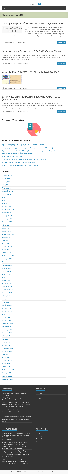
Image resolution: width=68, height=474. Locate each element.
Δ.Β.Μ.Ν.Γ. (39, 393)
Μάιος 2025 (5, 203)
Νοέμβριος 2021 (7, 283)
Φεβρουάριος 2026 (8, 191)
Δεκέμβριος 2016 (7, 348)
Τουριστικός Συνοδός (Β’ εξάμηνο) (12, 156)
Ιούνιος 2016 (6, 363)
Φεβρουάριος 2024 (8, 234)
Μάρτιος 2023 (6, 253)
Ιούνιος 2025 (6, 200)
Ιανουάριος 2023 (7, 259)
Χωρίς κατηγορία (23, 42)
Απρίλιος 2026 (6, 188)
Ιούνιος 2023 (6, 249)
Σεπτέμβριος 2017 (7, 330)
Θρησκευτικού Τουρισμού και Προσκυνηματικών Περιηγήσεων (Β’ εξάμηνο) (25, 159)
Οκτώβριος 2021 (7, 286)
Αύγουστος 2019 (7, 311)
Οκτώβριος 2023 (7, 240)
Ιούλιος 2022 (6, 274)
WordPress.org (40, 441)
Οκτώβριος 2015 (7, 373)
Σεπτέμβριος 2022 (7, 271)
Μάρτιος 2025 (6, 206)
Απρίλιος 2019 (6, 317)
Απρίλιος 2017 (6, 342)
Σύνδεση (38, 433)
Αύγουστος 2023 (7, 246)
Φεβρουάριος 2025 (8, 209)
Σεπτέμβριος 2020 (7, 305)
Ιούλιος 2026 (6, 179)
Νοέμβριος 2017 (7, 326)
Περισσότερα (61, 42)
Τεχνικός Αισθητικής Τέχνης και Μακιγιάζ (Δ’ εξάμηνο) (18, 162)
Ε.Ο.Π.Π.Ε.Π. (39, 396)
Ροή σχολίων (39, 439)
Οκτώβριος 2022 (7, 268)
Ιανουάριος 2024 (7, 237)
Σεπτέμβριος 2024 (7, 219)
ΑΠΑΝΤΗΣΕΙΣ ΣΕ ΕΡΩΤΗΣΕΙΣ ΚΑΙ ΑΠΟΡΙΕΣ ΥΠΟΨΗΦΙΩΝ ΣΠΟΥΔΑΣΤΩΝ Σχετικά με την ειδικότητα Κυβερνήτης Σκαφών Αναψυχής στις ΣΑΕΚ (16, 461)
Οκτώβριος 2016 (7, 354)
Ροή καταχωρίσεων (41, 436)
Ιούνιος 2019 (6, 314)
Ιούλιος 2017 (6, 336)
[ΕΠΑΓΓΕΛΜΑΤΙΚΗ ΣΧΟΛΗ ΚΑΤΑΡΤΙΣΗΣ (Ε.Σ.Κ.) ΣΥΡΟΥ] (12, 75)
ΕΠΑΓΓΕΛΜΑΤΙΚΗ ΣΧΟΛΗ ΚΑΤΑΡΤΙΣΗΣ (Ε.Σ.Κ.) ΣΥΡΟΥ (30, 71)
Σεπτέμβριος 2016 (7, 357)
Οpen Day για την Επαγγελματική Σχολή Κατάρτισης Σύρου (31, 51)
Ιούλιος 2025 (6, 197)
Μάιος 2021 (5, 299)
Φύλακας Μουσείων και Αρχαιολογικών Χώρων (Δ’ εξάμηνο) (20, 165)
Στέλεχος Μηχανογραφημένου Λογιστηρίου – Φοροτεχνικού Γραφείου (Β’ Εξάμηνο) (27, 148)
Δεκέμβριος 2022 (7, 262)
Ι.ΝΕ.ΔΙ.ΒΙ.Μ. (39, 399)
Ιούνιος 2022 (6, 277)
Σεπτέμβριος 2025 (7, 194)
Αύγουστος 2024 (7, 222)
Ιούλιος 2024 (6, 225)
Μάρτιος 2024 (6, 231)
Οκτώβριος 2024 (7, 216)
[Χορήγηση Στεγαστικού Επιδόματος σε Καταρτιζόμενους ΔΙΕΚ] (12, 27)
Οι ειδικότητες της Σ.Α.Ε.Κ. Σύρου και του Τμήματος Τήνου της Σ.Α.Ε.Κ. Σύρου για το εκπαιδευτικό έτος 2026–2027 (16, 435)
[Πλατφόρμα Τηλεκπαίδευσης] (34, 129)
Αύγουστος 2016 (7, 360)
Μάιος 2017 (5, 339)
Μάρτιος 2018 (6, 320)
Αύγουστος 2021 (7, 293)
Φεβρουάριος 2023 (8, 256)
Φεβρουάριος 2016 (8, 370)
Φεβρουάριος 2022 (8, 280)
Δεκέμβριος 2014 (7, 379)
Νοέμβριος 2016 (7, 351)
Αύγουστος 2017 (7, 333)
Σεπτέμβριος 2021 (7, 289)
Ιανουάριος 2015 (7, 376)
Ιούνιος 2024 (6, 228)
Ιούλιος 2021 (6, 296)
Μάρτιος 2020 (6, 308)
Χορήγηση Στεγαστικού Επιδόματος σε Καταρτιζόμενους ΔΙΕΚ (32, 23)
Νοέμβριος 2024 (7, 212)
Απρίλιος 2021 (6, 302)
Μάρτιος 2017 (6, 345)
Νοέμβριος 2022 (7, 265)
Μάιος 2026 (5, 185)
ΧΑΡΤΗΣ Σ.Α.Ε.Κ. (6, 439)
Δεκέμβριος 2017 (7, 323)
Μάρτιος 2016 (6, 367)
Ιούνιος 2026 (6, 182)
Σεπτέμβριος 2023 (7, 243)
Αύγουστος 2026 (7, 175)
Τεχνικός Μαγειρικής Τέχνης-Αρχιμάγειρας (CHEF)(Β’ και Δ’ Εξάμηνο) (23, 145)
